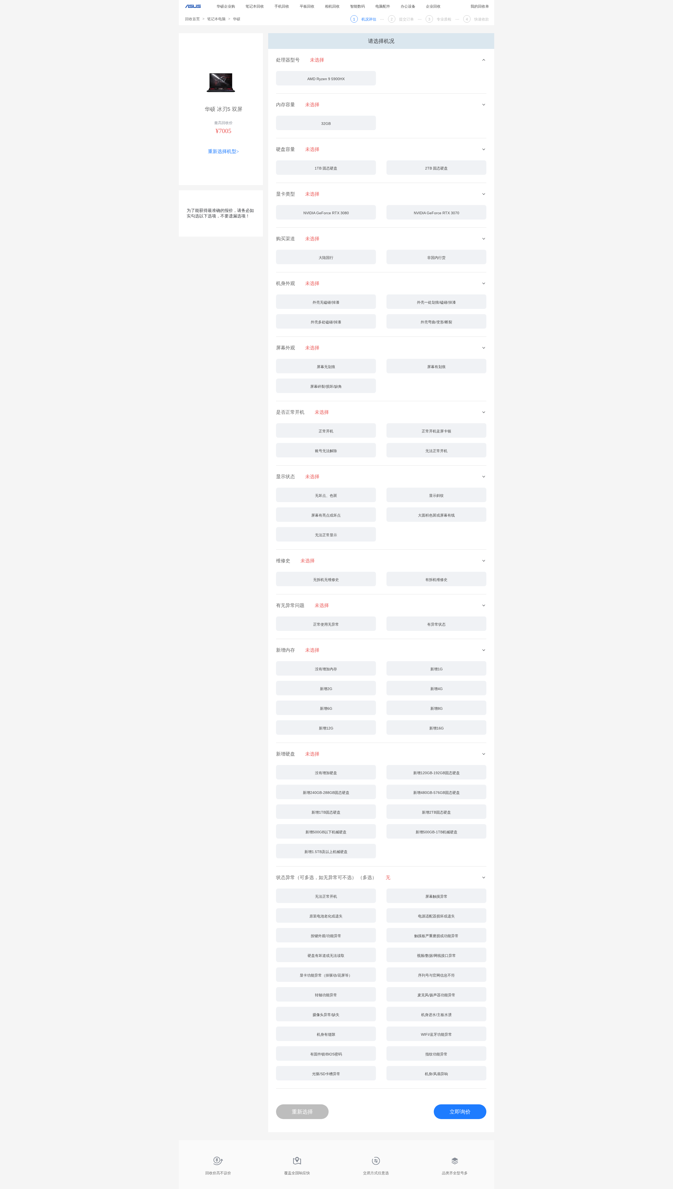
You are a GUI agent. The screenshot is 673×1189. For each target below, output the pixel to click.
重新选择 (302, 1112)
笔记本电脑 (216, 19)
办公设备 (408, 6)
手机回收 (281, 6)
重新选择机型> (223, 151)
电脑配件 (382, 6)
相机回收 (332, 6)
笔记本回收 (255, 6)
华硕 (236, 19)
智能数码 (357, 6)
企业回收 (433, 6)
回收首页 (192, 19)
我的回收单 (480, 6)
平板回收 (307, 6)
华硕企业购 (226, 6)
